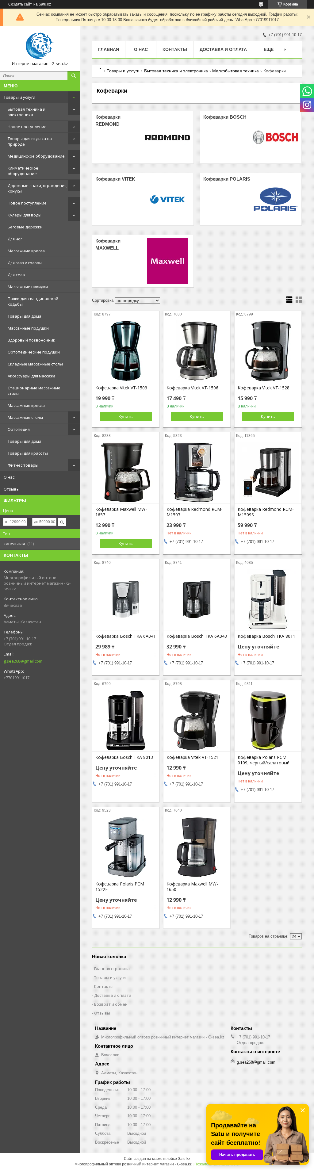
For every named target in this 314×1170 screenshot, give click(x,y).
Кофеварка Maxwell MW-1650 (192, 886)
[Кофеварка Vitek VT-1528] (268, 351)
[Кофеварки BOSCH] (275, 137)
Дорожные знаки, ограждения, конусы (37, 188)
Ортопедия (19, 429)
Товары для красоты (28, 453)
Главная (108, 49)
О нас (9, 477)
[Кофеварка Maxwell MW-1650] (196, 847)
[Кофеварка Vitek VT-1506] (196, 351)
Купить (126, 416)
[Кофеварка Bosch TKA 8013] (125, 720)
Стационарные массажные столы (34, 390)
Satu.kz (184, 1159)
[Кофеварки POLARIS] (275, 199)
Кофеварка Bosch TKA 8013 (124, 757)
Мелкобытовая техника (235, 70)
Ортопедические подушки (34, 352)
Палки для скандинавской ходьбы (33, 301)
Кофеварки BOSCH (225, 117)
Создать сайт (20, 4)
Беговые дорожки (25, 227)
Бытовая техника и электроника (26, 111)
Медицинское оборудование (36, 156)
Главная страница (112, 968)
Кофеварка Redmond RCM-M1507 (195, 512)
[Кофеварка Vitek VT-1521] (196, 720)
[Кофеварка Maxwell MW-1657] (125, 472)
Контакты (175, 49)
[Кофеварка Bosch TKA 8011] (268, 599)
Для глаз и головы (25, 263)
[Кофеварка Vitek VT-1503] (125, 351)
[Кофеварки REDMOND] (167, 137)
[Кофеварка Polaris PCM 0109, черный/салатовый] (268, 720)
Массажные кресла (26, 251)
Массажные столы (25, 417)
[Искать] (73, 75)
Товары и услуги (19, 97)
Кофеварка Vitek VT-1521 (192, 757)
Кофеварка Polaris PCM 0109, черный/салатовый (263, 760)
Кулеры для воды (24, 215)
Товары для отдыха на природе (30, 141)
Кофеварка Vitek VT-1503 (121, 388)
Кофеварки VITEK (115, 179)
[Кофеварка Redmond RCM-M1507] (196, 472)
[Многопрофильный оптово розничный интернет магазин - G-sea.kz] (40, 45)
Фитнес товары (23, 465)
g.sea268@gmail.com (23, 661)
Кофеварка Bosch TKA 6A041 (125, 636)
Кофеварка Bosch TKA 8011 (266, 636)
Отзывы (12, 489)
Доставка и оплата (223, 49)
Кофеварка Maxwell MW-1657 (121, 512)
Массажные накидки (28, 286)
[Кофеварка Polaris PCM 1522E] (125, 847)
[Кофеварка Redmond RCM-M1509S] (268, 472)
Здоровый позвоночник (31, 340)
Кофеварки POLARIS (226, 179)
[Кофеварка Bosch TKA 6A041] (125, 599)
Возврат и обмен (111, 1004)
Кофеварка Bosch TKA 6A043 (197, 636)
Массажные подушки (28, 328)
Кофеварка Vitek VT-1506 (192, 388)
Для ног (15, 239)
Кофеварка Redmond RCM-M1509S (266, 512)
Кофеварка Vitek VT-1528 (263, 388)
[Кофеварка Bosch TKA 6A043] (196, 599)
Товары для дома (24, 316)
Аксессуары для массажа (32, 376)
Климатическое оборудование (23, 170)
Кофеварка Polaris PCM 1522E (119, 886)
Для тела (16, 274)
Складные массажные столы (35, 364)
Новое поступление (27, 126)
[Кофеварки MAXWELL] (167, 261)
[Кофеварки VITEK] (167, 199)
